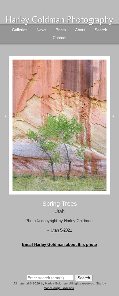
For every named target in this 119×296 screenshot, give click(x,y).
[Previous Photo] (4, 139)
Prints (61, 30)
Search (101, 30)
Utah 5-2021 (61, 230)
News (41, 30)
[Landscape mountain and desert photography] (59, 23)
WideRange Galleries (59, 288)
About (80, 30)
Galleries (19, 30)
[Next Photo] (59, 191)
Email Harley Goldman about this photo (59, 244)
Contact (60, 38)
